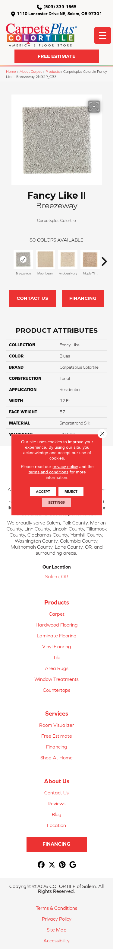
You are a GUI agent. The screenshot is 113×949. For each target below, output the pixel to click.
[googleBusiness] (73, 865)
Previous (9, 258)
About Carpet (31, 71)
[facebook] (41, 865)
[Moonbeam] (45, 259)
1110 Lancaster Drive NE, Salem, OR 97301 (59, 13)
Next (103, 258)
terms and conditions (48, 471)
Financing (82, 298)
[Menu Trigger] (102, 35)
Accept (43, 491)
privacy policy (65, 466)
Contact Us (32, 298)
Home (11, 71)
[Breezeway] (23, 259)
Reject (70, 491)
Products (53, 71)
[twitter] (52, 865)
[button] (56, 56)
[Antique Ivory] (68, 259)
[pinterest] (62, 865)
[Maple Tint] (90, 259)
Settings (56, 502)
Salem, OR (56, 576)
